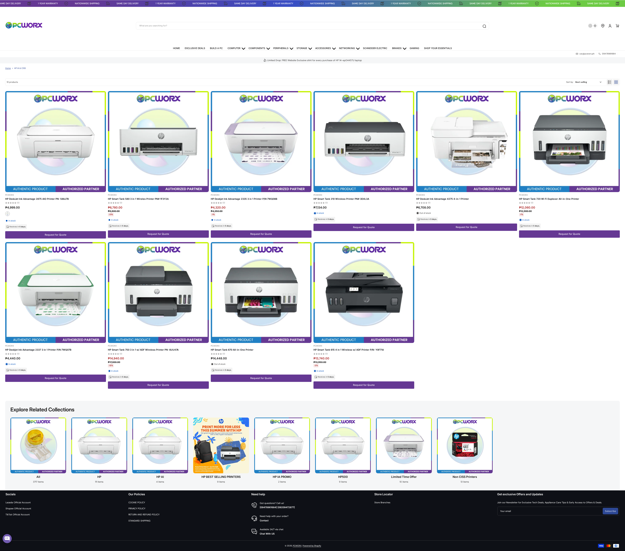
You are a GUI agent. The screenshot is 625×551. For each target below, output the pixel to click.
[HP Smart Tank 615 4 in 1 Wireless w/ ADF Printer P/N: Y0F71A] (363, 292)
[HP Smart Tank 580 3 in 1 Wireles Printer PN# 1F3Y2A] (158, 141)
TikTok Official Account (18, 514)
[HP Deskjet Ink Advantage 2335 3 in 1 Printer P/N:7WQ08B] (261, 141)
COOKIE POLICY (136, 502)
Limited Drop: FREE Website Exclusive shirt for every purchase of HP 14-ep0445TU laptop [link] (314, 60)
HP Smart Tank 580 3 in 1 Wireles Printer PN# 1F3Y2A (138, 198)
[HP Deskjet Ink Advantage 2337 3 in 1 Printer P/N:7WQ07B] (55, 292)
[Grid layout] (616, 82)
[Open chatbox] (7, 538)
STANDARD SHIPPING (139, 520)
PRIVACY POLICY (136, 508)
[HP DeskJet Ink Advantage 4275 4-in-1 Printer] (466, 141)
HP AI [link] (160, 476)
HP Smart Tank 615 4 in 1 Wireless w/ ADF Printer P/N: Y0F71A (348, 349)
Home (8, 68)
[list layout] (609, 82)
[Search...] (484, 25)
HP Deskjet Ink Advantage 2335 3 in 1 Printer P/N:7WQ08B (244, 198)
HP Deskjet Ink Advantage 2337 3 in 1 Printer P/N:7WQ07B (38, 349)
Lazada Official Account (18, 502)
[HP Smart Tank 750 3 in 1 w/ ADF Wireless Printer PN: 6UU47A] (158, 292)
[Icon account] (610, 26)
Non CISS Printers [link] (465, 476)
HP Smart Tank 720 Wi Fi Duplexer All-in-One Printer (549, 198)
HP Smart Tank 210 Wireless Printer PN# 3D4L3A (341, 198)
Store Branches (382, 502)
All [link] (38, 476)
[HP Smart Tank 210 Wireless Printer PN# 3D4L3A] (363, 141)
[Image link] (38, 451)
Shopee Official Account (18, 508)
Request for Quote (55, 234)
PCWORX (297, 545)
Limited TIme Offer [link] (404, 476)
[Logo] (24, 25)
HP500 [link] (343, 476)
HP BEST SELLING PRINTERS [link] (221, 476)
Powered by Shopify (312, 545)
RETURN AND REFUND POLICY (144, 514)
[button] (603, 26)
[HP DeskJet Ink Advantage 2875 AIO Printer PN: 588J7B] (55, 141)
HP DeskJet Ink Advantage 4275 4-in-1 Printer (442, 198)
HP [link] (99, 476)
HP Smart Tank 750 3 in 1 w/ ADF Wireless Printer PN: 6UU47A (143, 349)
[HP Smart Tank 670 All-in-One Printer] (261, 292)
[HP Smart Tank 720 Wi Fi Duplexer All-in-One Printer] (569, 141)
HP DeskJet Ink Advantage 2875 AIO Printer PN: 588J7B (37, 198)
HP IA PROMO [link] (282, 476)
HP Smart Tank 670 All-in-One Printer (232, 349)
